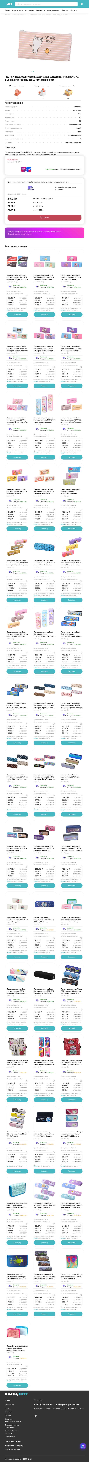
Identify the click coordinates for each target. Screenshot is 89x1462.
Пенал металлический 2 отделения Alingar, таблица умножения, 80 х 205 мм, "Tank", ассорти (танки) (44, 1277)
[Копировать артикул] (16, 282)
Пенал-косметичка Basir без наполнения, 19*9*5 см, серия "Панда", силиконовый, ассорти (17, 921)
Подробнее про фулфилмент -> (20, 234)
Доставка (8, 1412)
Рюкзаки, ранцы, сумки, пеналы (41, 14)
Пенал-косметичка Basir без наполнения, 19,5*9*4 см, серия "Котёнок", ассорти (71, 278)
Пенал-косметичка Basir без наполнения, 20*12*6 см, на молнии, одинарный (44, 1062)
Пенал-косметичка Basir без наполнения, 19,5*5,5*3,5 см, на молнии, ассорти (44, 635)
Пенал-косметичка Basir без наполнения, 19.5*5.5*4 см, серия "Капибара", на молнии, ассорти (17, 564)
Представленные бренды (14, 1446)
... (27, 14)
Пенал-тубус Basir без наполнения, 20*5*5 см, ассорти (70, 777)
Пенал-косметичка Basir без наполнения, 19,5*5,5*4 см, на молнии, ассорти (44, 420)
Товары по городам (12, 1449)
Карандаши (17, 10)
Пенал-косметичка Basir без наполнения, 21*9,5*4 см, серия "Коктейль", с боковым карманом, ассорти (71, 922)
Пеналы (65, 10)
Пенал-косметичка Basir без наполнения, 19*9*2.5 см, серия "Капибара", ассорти (44, 492)
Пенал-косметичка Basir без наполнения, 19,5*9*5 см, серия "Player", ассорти (17, 277)
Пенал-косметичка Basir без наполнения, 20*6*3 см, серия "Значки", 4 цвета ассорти (17, 778)
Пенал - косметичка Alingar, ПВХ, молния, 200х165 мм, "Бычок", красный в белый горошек (72, 1063)
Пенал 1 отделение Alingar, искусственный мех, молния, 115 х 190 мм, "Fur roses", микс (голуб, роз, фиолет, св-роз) (17, 1207)
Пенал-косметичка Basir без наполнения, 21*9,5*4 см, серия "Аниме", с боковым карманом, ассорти (44, 850)
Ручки (7, 10)
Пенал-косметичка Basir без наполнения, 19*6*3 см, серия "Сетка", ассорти (44, 563)
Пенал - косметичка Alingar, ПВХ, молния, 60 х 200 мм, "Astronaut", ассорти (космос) (72, 992)
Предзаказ (44, 218)
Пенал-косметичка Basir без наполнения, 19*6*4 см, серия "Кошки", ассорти (71, 563)
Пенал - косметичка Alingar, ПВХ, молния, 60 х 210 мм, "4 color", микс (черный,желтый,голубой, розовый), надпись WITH (17, 1136)
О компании (9, 1404)
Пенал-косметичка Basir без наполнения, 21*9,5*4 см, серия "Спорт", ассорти (71, 848)
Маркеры (29, 10)
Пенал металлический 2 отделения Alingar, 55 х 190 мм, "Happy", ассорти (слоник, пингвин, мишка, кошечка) (44, 1207)
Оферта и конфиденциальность (13, 1420)
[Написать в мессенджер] (83, 1446)
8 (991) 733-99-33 (43, 1404)
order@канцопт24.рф (67, 1404)
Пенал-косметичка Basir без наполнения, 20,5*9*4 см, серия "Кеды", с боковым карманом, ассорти (16, 850)
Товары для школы (18, 14)
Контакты (8, 1415)
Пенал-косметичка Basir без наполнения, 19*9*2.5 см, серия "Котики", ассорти (16, 492)
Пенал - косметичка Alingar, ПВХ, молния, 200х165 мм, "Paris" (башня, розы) (17, 1062)
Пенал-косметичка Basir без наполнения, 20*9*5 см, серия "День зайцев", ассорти (16, 421)
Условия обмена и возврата (11, 1432)
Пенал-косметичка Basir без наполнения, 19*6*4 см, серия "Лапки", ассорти (17, 634)
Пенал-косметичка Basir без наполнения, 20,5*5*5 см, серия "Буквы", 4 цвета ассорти (44, 706)
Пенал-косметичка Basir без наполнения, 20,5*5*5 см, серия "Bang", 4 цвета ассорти (44, 778)
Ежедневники (53, 10)
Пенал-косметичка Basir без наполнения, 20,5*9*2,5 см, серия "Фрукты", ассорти (70, 492)
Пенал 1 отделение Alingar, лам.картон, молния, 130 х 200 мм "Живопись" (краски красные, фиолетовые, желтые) (71, 1278)
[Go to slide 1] (31, 71)
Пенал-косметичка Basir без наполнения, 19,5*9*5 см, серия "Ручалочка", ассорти (71, 349)
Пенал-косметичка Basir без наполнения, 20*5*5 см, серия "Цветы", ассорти (72, 705)
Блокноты (40, 10)
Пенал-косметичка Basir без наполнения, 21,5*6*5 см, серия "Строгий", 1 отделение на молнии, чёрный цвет (44, 993)
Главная (7, 14)
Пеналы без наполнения (60, 14)
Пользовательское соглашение (12, 1426)
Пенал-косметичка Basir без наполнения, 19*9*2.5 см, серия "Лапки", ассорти (71, 420)
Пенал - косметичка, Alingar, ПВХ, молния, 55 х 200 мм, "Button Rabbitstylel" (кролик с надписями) (44, 922)
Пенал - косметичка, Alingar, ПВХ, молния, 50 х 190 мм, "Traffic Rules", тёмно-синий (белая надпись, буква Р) (44, 1136)
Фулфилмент (10, 1437)
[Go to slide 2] (33, 71)
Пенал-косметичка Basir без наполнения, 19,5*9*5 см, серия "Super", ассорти (17, 348)
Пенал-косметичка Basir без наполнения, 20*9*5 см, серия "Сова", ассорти (44, 348)
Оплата (8, 1408)
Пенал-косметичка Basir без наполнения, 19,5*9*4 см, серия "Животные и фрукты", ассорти (44, 278)
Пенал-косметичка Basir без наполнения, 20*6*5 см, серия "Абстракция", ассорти (16, 992)
